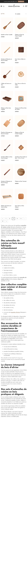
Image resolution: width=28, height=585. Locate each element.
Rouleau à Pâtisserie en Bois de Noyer (6, 182)
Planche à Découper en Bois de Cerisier (6, 133)
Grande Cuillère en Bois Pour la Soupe (6, 157)
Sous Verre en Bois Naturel (19, 206)
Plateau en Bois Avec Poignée (6, 108)
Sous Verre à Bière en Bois (20, 59)
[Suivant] (6, 221)
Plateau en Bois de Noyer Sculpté (19, 35)
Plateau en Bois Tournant (20, 181)
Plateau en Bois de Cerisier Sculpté (19, 133)
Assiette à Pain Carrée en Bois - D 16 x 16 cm (21, 157)
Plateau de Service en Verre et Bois (6, 206)
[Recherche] (3, 6)
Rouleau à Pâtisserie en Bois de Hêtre (6, 59)
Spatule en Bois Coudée (6, 34)
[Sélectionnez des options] (21, 53)
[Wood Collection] (14, 6)
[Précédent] (2, 218)
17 (2, 221)
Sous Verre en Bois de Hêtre (20, 84)
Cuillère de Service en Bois (6, 84)
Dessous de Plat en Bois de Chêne (20, 108)
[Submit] (7, 29)
